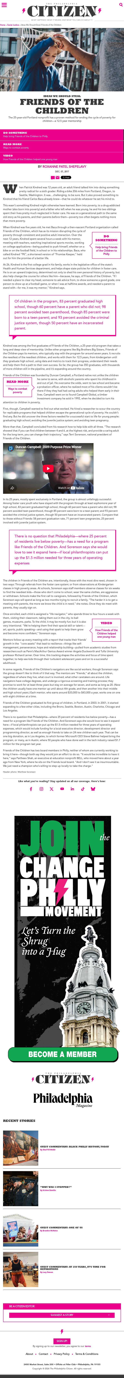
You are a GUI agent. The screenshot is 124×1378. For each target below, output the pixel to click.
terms (88, 1346)
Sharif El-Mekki (49, 1150)
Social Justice (13, 25)
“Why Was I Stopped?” (56, 1187)
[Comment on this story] (53, 178)
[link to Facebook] (31, 789)
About (29, 1354)
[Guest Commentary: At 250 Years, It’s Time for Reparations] (20, 1269)
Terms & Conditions (86, 1354)
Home (2, 25)
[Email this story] (58, 178)
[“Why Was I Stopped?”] (20, 1188)
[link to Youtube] (62, 789)
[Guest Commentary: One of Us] (20, 1229)
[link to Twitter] (51, 789)
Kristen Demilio (49, 1190)
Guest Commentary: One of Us (61, 1228)
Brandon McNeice (50, 1231)
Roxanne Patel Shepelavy (64, 166)
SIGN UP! (62, 1341)
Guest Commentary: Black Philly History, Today (74, 1147)
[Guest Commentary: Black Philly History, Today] (20, 1148)
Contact (43, 1354)
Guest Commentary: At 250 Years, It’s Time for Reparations (73, 1268)
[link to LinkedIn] (72, 789)
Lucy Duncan (48, 1272)
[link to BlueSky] (93, 789)
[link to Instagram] (41, 789)
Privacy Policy (62, 1354)
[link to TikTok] (82, 789)
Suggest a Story (62, 1315)
